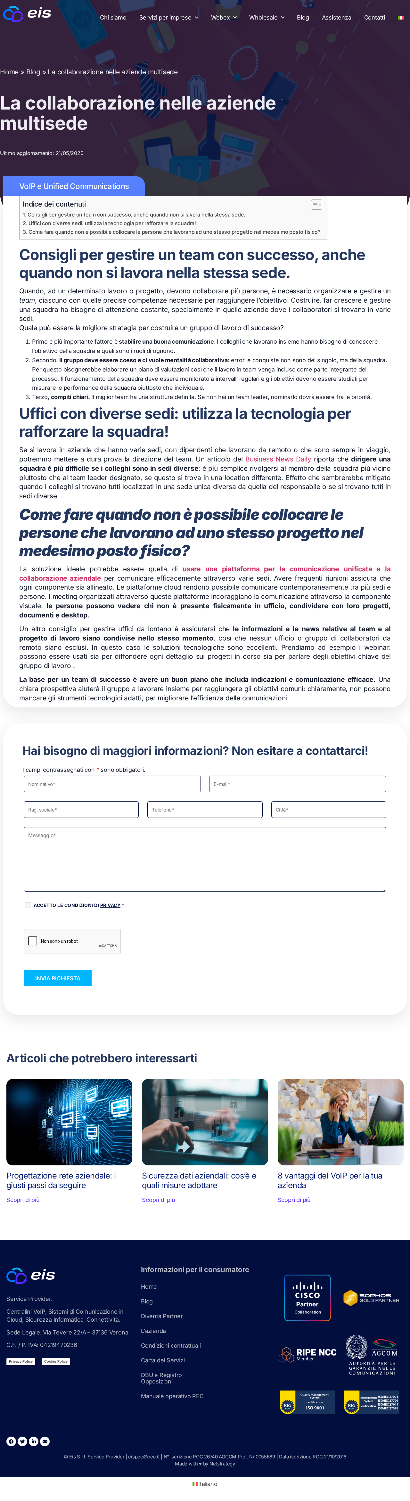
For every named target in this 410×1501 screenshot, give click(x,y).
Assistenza (336, 17)
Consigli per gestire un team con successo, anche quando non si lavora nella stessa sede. (136, 214)
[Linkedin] (33, 1441)
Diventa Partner (162, 1316)
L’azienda (153, 1330)
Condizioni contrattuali (171, 1345)
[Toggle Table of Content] (313, 204)
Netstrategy (222, 1464)
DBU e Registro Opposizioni (161, 1378)
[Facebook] (11, 1441)
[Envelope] (45, 1441)
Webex (220, 17)
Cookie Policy (56, 1361)
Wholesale (263, 17)
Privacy (110, 905)
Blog (303, 17)
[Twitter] (22, 1441)
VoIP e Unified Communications (74, 186)
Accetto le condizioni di (79, 905)
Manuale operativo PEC (172, 1396)
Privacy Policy (21, 1361)
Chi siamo (113, 17)
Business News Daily (278, 459)
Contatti (374, 17)
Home (9, 72)
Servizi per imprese (165, 17)
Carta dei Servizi (163, 1360)
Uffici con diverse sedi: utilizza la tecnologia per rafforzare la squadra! (112, 223)
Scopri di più (22, 1199)
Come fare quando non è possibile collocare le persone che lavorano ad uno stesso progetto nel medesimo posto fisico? (175, 232)
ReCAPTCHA (42, 921)
